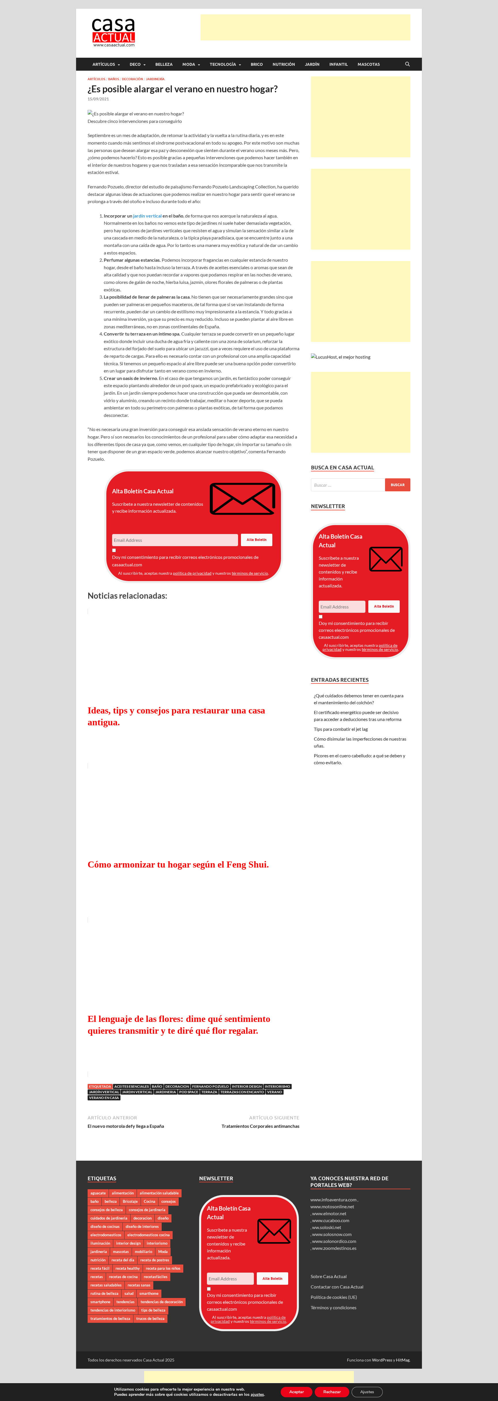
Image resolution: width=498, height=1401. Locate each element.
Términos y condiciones (333, 1307)
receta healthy (128, 1268)
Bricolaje (130, 1201)
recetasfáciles (155, 1276)
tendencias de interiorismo (112, 1310)
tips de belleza (153, 1310)
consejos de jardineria (147, 1209)
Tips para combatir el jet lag (341, 729)
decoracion (177, 1086)
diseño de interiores (142, 1226)
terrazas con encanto (242, 1092)
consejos (168, 1201)
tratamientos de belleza (110, 1318)
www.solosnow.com (332, 1234)
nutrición (97, 1260)
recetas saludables (106, 1285)
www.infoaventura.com (333, 1199)
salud (128, 1293)
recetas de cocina (123, 1276)
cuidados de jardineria (108, 1218)
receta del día (123, 1260)
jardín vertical (147, 215)
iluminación (100, 1243)
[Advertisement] (305, 27)
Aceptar (296, 1392)
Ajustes (367, 1392)
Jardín (312, 64)
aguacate (98, 1193)
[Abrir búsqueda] (407, 64)
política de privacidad (192, 573)
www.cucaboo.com (330, 1220)
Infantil (338, 64)
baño (157, 1086)
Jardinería (155, 79)
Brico (257, 64)
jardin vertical (137, 1092)
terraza (209, 1092)
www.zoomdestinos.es (334, 1248)
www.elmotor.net (329, 1213)
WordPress (382, 1359)
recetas (96, 1276)
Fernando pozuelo (210, 1086)
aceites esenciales (131, 1086)
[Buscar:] (360, 484)
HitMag (403, 1359)
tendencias (125, 1301)
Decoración (132, 79)
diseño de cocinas (105, 1226)
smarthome (149, 1293)
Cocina (149, 1201)
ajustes (257, 1394)
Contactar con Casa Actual (337, 1286)
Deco (135, 64)
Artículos (104, 64)
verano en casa (104, 1097)
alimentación (123, 1193)
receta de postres (154, 1260)
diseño (163, 1218)
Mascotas (369, 64)
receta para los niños (163, 1268)
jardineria (165, 1092)
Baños (113, 79)
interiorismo (277, 1086)
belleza (111, 1201)
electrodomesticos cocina (148, 1235)
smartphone (100, 1301)
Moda (188, 64)
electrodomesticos (105, 1235)
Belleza (164, 64)
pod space (188, 1092)
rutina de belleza (104, 1293)
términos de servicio (250, 573)
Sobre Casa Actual (329, 1276)
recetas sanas (139, 1285)
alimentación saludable (159, 1193)
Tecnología (223, 64)
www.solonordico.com (334, 1241)
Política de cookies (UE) (334, 1297)
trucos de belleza (150, 1318)
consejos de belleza (106, 1209)
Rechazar (332, 1392)
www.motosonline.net (332, 1206)
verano (274, 1092)
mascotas (121, 1251)
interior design (247, 1086)
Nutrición (284, 64)
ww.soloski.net (326, 1227)
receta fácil (100, 1268)
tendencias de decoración (162, 1301)
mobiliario (143, 1251)
